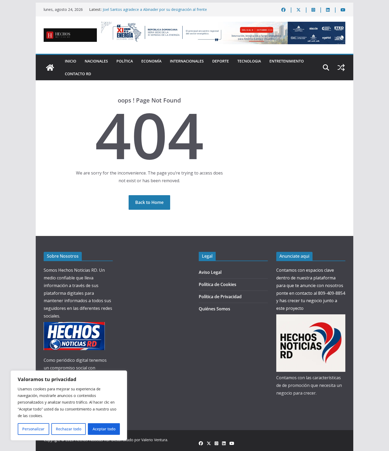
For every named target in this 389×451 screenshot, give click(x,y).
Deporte (220, 61)
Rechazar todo (68, 428)
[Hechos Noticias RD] (50, 67)
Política (124, 61)
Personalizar (33, 428)
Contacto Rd (78, 73)
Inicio (70, 61)
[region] (69, 405)
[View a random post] (341, 67)
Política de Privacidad (220, 297)
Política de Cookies (217, 284)
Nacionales (96, 61)
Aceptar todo (104, 428)
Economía (151, 61)
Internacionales (187, 61)
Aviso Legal (210, 272)
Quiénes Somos (214, 309)
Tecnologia (249, 61)
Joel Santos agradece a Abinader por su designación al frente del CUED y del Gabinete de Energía (155, 12)
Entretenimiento (286, 61)
